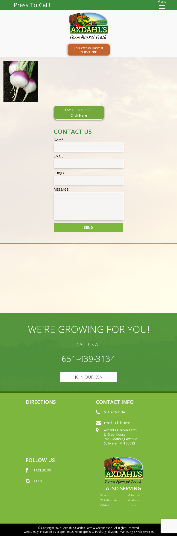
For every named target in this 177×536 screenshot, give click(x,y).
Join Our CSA (88, 377)
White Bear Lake (108, 500)
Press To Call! (32, 5)
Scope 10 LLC (65, 532)
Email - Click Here (117, 423)
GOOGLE (40, 481)
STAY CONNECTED (78, 112)
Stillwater (105, 495)
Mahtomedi (134, 495)
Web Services (144, 532)
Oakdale (104, 505)
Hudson (132, 505)
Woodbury (133, 500)
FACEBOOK (42, 470)
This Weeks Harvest (88, 50)
